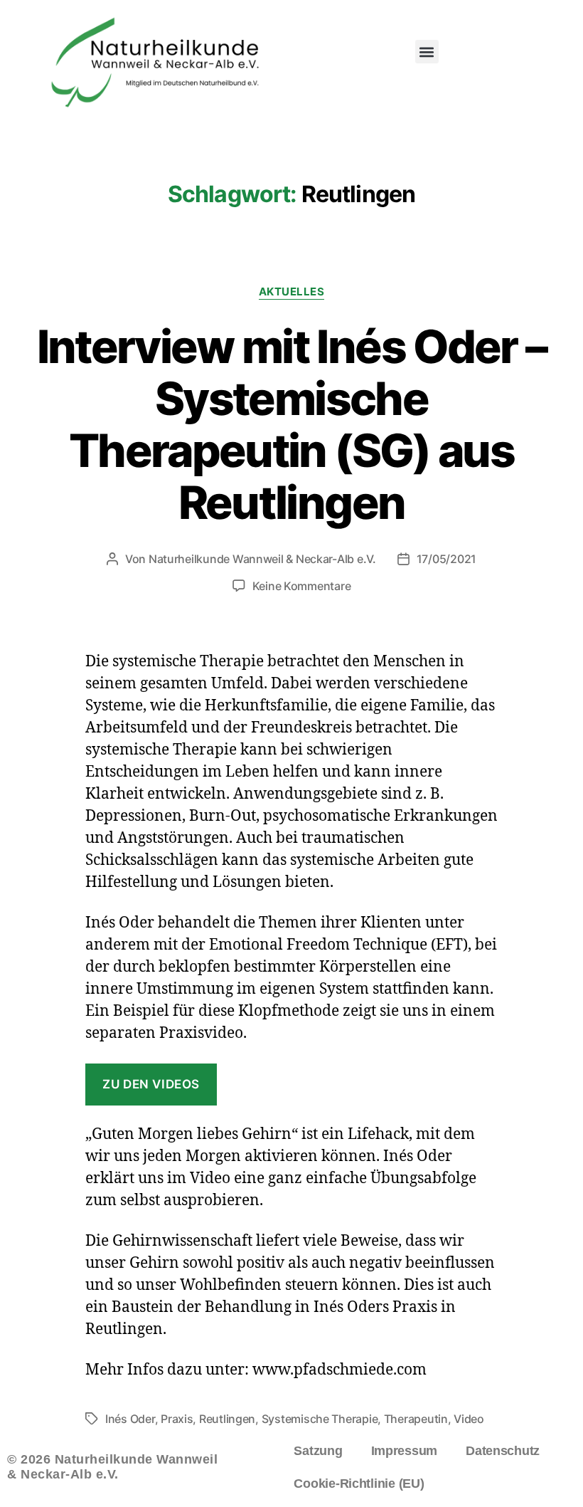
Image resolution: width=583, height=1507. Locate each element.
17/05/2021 (446, 559)
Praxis (177, 1419)
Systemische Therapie (320, 1419)
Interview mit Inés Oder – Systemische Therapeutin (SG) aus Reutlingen (292, 424)
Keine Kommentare (301, 586)
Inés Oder (130, 1419)
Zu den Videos (150, 1084)
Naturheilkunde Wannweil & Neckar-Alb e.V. (262, 559)
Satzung (318, 1451)
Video (469, 1419)
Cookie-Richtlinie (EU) (359, 1483)
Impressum (404, 1451)
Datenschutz (503, 1451)
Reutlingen (227, 1419)
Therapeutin (416, 1419)
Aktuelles (292, 291)
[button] (427, 51)
